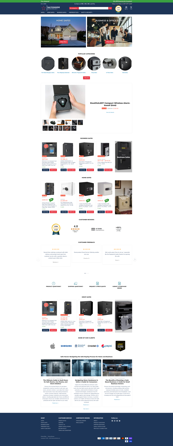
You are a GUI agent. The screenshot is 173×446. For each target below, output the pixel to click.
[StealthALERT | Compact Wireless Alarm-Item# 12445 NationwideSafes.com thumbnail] (46, 122)
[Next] (134, 259)
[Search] (110, 8)
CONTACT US (62, 424)
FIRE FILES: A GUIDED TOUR (100, 428)
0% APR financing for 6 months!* (122, 1)
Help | (114, 4)
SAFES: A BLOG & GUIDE (99, 426)
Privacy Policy (43, 436)
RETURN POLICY (62, 428)
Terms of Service (51, 436)
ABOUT (95, 420)
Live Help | (119, 4)
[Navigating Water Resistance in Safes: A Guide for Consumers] (86, 367)
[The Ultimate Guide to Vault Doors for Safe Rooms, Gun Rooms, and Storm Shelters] (55, 367)
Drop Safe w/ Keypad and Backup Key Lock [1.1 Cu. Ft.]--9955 (86, 323)
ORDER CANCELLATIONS (65, 426)
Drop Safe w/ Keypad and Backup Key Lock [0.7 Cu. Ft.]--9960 (86, 163)
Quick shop (45, 169)
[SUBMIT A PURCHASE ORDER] (119, 285)
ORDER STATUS (62, 420)
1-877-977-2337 (127, 4)
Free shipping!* (45, 1)
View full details (110, 112)
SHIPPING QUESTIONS (99, 424)
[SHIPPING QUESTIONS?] (75, 285)
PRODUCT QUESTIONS (99, 422)
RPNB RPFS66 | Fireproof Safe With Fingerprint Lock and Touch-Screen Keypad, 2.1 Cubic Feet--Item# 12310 (49, 205)
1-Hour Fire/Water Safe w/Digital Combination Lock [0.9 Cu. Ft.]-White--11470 (104, 205)
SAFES (43, 12)
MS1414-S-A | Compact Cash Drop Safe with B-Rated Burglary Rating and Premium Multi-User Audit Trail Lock (49, 163)
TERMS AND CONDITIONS (65, 430)
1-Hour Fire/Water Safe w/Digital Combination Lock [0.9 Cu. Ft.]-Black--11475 (85, 205)
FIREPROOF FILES (74, 12)
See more (85, 409)
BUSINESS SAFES (61, 12)
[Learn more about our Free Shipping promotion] (51, 200)
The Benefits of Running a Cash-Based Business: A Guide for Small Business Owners (117, 381)
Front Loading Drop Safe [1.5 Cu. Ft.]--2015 (105, 163)
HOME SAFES (50, 12)
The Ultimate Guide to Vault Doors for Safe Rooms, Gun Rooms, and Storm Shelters (55, 381)
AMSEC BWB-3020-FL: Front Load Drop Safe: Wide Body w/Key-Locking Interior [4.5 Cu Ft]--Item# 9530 (68, 323)
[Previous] (38, 259)
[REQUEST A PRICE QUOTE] (97, 285)
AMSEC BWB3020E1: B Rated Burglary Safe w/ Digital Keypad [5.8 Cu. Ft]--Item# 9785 (68, 163)
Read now (55, 403)
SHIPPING (61, 422)
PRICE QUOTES (79, 422)
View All (86, 78)
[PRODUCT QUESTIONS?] (54, 285)
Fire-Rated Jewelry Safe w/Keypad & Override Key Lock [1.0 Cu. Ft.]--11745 (67, 204)
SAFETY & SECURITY (86, 12)
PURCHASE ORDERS (81, 420)
